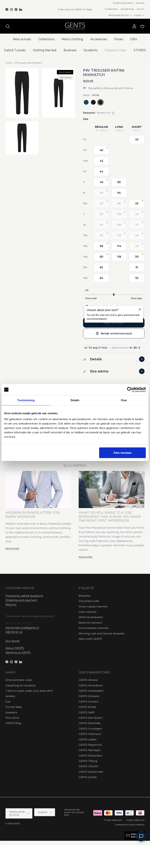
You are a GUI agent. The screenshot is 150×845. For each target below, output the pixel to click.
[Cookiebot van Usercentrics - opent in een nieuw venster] (130, 389)
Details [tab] (75, 400)
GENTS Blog (13, 723)
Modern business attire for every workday (32, 514)
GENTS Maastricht (90, 744)
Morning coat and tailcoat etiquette (101, 633)
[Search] (7, 26)
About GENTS (14, 648)
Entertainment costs (18, 680)
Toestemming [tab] (26, 400)
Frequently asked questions (24, 595)
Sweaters (11, 712)
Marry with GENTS (90, 638)
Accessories (98, 39)
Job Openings (127, 9)
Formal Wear (13, 707)
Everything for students (20, 685)
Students (90, 50)
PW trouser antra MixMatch (28, 63)
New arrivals (22, 39)
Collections (46, 39)
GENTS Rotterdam (90, 755)
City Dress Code (89, 601)
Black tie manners (90, 622)
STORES (140, 50)
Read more (12, 549)
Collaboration (111, 9)
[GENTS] (75, 26)
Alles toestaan (122, 452)
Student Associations (123, 3)
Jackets (10, 696)
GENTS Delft (87, 712)
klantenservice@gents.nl (22, 627)
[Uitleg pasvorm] (113, 113)
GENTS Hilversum (90, 734)
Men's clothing (72, 39)
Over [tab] (124, 400)
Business (140, 3)
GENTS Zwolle (88, 777)
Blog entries (75, 465)
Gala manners (87, 611)
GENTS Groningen (90, 728)
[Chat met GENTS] (141, 836)
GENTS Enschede (89, 723)
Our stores (12, 641)
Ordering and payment (21, 600)
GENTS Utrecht (88, 766)
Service (140, 9)
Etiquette (85, 595)
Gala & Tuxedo (15, 50)
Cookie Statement (135, 820)
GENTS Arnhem (89, 701)
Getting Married (44, 50)
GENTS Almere (88, 680)
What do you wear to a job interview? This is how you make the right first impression (110, 516)
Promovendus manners (94, 628)
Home (8, 63)
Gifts (133, 39)
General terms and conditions (130, 824)
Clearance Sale (115, 50)
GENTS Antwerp (89, 696)
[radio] (86, 102)
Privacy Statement (113, 820)
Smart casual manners (93, 606)
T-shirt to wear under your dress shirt (29, 690)
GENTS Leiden (88, 739)
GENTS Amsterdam (91, 690)
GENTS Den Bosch (90, 717)
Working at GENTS (18, 652)
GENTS (16, 823)
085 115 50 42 (13, 632)
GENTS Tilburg (88, 761)
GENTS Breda (87, 707)
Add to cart (114, 322)
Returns (10, 604)
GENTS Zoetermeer (91, 771)
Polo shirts (12, 717)
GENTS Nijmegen (90, 750)
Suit (8, 701)
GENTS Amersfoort (91, 685)
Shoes (118, 39)
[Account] (133, 26)
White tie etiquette (91, 617)
